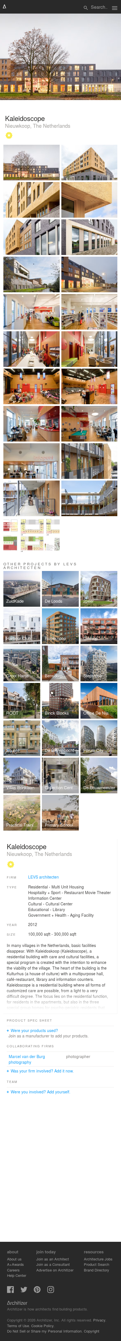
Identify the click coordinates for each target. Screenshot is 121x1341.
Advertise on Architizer (54, 1270)
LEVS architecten (43, 877)
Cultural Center (59, 904)
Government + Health (47, 915)
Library (59, 909)
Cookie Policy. (43, 1325)
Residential (38, 887)
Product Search (96, 1264)
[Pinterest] (37, 1291)
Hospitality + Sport (44, 892)
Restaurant (74, 892)
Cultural (35, 904)
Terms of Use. (18, 1325)
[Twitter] (24, 1291)
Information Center (45, 898)
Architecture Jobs (98, 1259)
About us (14, 1259)
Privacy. (99, 1320)
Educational (38, 909)
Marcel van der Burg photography (27, 1059)
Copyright (91, 1331)
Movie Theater (98, 892)
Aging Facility (82, 915)
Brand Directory (96, 1270)
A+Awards (15, 1264)
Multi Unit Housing (67, 887)
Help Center (16, 1275)
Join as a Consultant (53, 1264)
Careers (13, 1270)
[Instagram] (50, 1291)
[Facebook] (10, 1291)
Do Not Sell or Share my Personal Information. (45, 1331)
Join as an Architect (52, 1259)
